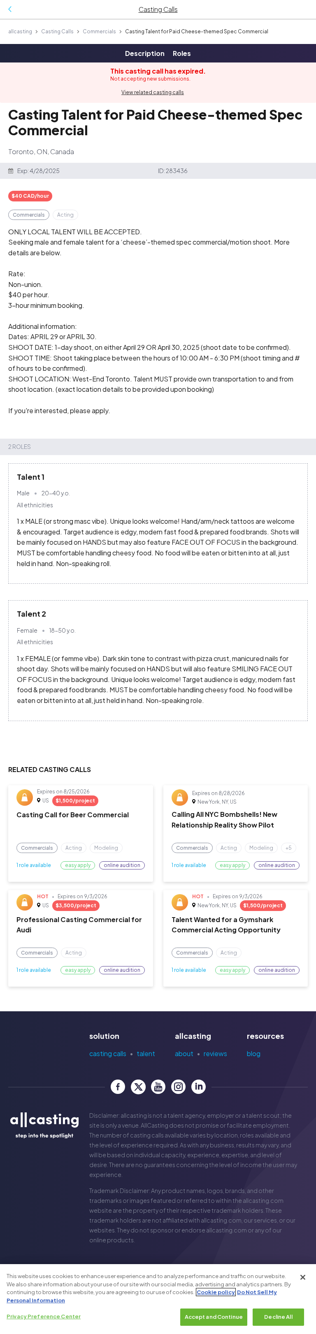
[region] (158, 1299)
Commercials (99, 31)
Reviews (215, 1053)
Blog (253, 1053)
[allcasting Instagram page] (178, 1087)
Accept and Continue (214, 1316)
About (184, 1053)
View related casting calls (152, 92)
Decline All (278, 1316)
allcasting (20, 31)
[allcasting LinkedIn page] (198, 1087)
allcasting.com (263, 1200)
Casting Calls (57, 31)
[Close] (303, 1277)
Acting (65, 215)
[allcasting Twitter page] (138, 1087)
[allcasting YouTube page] (158, 1087)
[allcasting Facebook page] (118, 1087)
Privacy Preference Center (44, 1316)
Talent (146, 1053)
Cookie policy (216, 1292)
